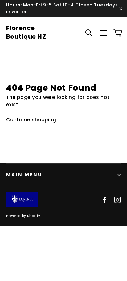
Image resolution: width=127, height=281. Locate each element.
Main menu (24, 174)
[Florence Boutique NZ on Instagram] (117, 199)
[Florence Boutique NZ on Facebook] (104, 199)
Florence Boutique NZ (26, 32)
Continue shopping (31, 119)
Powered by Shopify (23, 215)
